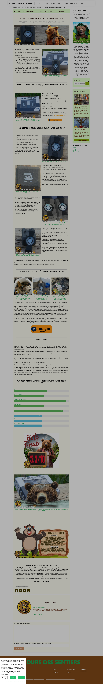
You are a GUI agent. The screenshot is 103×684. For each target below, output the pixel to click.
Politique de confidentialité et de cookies (15, 681)
